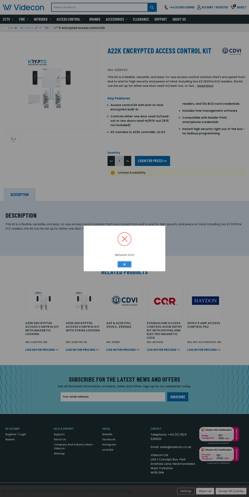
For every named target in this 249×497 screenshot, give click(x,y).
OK (124, 264)
